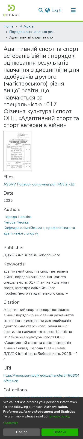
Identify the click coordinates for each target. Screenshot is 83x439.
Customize (10, 423)
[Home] (11, 10)
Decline (21, 432)
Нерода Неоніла (17, 216)
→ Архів (26, 26)
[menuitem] (47, 10)
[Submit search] (41, 10)
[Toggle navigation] (73, 10)
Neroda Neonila (16, 222)
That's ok (60, 432)
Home (9, 26)
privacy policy (59, 416)
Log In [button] (57, 10)
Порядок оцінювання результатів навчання (32, 31)
